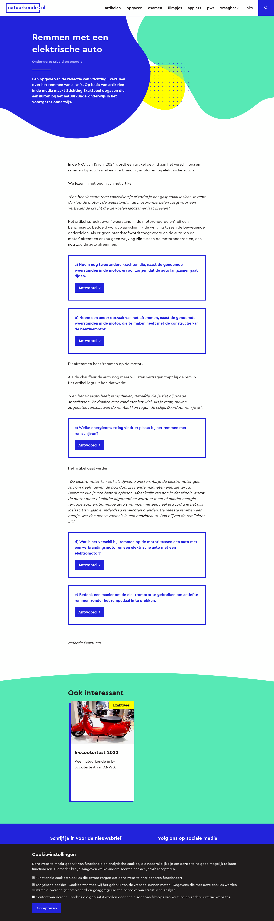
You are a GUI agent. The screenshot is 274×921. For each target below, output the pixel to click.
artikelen (113, 7)
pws (210, 7)
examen (155, 7)
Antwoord (87, 287)
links (249, 7)
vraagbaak (229, 7)
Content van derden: (133, 897)
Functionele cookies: (109, 878)
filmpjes (175, 7)
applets (194, 7)
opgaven (134, 7)
